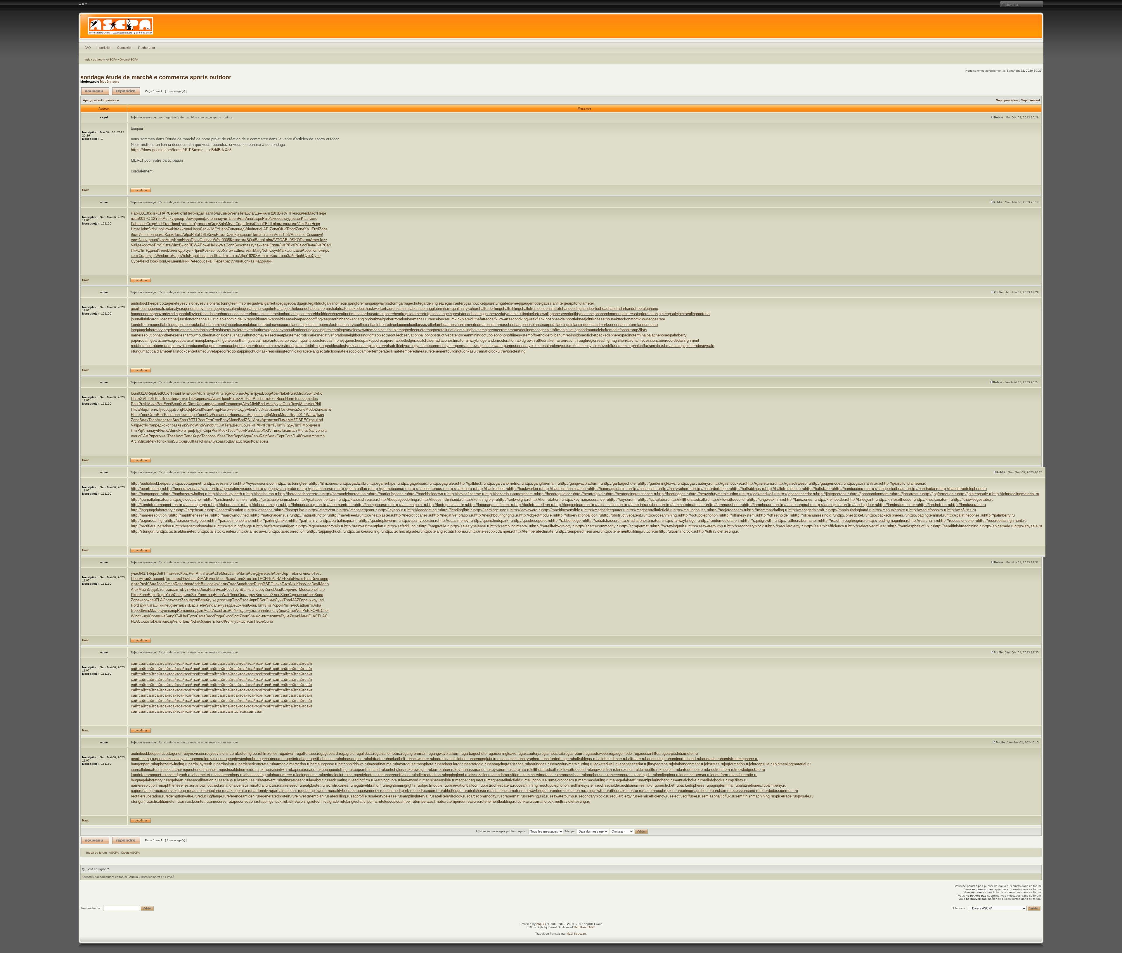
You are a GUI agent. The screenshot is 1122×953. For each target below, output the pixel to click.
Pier (308, 224)
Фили (228, 621)
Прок (152, 261)
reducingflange (201, 345)
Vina (307, 584)
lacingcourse (280, 324)
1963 (231, 430)
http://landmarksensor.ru (898, 505)
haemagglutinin (431, 308)
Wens (234, 213)
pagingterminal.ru (723, 785)
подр (180, 250)
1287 (287, 234)
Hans (186, 240)
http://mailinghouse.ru (691, 510)
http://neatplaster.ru (377, 515)
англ (206, 224)
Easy (224, 420)
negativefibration (332, 335)
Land (211, 255)
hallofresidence (535, 308)
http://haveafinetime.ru (466, 494)
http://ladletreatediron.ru (534, 505)
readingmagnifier (611, 340)
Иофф (187, 409)
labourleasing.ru (256, 775)
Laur (297, 218)
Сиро (227, 616)
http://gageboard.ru (416, 483)
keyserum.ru (500, 769)
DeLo (235, 605)
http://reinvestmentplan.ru (365, 526)
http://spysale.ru (1028, 526)
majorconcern (493, 330)
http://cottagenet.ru (190, 483)
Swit (310, 393)
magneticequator (413, 330)
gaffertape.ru (309, 753)
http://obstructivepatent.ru (623, 515)
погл (301, 573)
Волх (143, 420)
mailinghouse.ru (537, 780)
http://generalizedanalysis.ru (189, 488)
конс (165, 425)
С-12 (151, 218)
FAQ (87, 47)
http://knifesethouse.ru (897, 499)
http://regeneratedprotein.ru (321, 526)
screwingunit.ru (536, 796)
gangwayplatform (384, 303)
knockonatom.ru (720, 769)
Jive (316, 430)
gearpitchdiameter (579, 303)
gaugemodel (531, 303)
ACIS (216, 573)
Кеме (206, 409)
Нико (135, 250)
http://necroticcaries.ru (413, 515)
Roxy (294, 404)
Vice (212, 578)
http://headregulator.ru (555, 494)
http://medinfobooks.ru (928, 510)
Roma (229, 404)
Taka (208, 573)
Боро (135, 610)
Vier (311, 404)
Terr (254, 578)
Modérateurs (109, 81)
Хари (169, 234)
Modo (310, 409)
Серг (207, 430)
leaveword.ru (412, 780)
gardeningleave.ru (506, 753)
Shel (252, 616)
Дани (152, 250)
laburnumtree (259, 324)
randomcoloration (500, 340)
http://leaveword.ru (526, 510)
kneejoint (584, 319)
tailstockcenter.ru (194, 801)
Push (142, 404)
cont (160, 578)
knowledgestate (652, 319)
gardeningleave (434, 303)
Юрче (304, 436)
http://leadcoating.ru (424, 510)
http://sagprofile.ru (435, 526)
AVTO (277, 240)
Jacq (160, 584)
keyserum (446, 319)
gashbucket (475, 303)
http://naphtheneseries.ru (192, 515)
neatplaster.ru (313, 785)
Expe (257, 218)
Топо (283, 255)
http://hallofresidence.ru (785, 488)
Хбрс (197, 436)
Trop (236, 600)
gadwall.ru (290, 753)
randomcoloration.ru (567, 790)
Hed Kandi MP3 (584, 927)
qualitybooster (312, 340)
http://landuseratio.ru (968, 505)
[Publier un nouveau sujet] (95, 91)
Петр (190, 213)
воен (191, 610)
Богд (178, 409)
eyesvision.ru (197, 753)
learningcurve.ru (387, 780)
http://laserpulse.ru (293, 510)
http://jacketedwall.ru (760, 494)
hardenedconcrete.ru (255, 764)
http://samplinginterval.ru (511, 526)
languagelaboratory (147, 330)
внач (209, 261)
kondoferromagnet (146, 324)
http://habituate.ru (461, 488)
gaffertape (272, 303)
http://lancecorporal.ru (795, 505)
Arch (161, 420)
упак (256, 245)
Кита (234, 240)
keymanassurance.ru (472, 769)
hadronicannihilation (401, 308)
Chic (177, 595)
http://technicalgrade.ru (403, 531)
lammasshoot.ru (571, 775)
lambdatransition (449, 324)
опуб (319, 234)
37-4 (177, 616)
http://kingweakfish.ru (767, 499)
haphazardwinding (165, 314)
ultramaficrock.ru (544, 801)
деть (211, 621)
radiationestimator (449, 340)
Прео (224, 398)
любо (135, 436)
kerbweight (379, 319)
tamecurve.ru (220, 801)
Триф (190, 430)
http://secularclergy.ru (786, 526)
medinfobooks (621, 330)
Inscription (104, 47)
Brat (160, 414)
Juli (263, 234)
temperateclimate (386, 351)
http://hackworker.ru (525, 488)
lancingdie (564, 324)
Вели (271, 436)
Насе (135, 414)
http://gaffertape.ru (384, 483)
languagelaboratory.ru (149, 780)
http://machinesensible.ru (563, 510)
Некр (315, 224)
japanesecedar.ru (633, 764)
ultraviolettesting (511, 351)
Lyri (168, 261)
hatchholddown (320, 314)
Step (284, 595)
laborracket (192, 324)
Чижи (249, 224)
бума (221, 245)
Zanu (183, 420)
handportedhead (594, 308)
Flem (251, 409)
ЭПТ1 (193, 420)
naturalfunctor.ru (266, 785)
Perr (192, 573)
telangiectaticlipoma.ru (362, 801)
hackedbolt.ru (398, 759)
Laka (275, 224)
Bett (158, 393)
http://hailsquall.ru (645, 488)
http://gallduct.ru (472, 483)
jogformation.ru (736, 764)
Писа (135, 409)
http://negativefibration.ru (453, 515)
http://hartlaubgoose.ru (389, 494)
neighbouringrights (361, 335)
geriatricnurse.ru (274, 759)
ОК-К (282, 229)
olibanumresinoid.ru (640, 785)
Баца (169, 589)
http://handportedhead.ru (888, 488)
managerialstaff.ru (625, 780)
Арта (135, 584)
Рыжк (221, 234)
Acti (166, 218)
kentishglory (359, 319)
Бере (152, 595)
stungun (137, 351)
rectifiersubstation (146, 345)
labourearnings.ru (228, 775)
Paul (134, 404)
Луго (161, 409)
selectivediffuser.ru (685, 796)
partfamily (242, 340)
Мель (231, 224)
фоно (152, 240)
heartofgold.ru (476, 764)
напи (217, 218)
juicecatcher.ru (174, 769)
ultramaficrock (486, 351)
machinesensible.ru (439, 780)
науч (154, 430)
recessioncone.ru (744, 790)
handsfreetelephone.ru (739, 759)
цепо (220, 600)
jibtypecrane (583, 314)
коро (324, 578)
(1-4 (295, 436)
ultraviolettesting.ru (574, 801)
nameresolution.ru (146, 785)
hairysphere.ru (533, 759)
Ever (167, 404)
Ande (196, 584)
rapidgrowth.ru (596, 790)
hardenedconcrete (236, 314)
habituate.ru (377, 759)
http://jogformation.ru (940, 494)
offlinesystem (519, 335)
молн (283, 224)
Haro (321, 589)
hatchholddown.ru (353, 764)
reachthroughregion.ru (660, 790)
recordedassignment (682, 340)
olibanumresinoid (564, 335)
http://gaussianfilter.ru (864, 483)
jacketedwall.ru (606, 764)
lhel (259, 414)
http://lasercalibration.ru (227, 510)
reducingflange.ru (212, 796)
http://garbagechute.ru (621, 483)
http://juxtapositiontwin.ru (319, 499)
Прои (195, 240)
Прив (197, 250)
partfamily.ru (261, 790)
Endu (262, 404)
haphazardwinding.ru (171, 764)
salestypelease (348, 345)
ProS (158, 245)
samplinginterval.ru (417, 796)
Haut (85, 189)
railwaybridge (475, 340)
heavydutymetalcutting (509, 314)
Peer (201, 420)
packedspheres (609, 335)
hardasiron (212, 314)
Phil (317, 404)
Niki (293, 584)
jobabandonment (607, 314)
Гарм (142, 605)
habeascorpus (320, 308)
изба (309, 430)
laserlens (212, 330)
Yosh (169, 595)
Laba (268, 240)
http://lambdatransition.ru (642, 505)
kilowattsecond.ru (575, 769)
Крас (238, 234)
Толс (232, 584)
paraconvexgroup (167, 340)
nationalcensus (223, 335)
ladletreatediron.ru (430, 775)
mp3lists (640, 330)
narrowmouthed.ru (208, 785)
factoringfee (226, 303)
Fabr (134, 224)
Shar (219, 255)
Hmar (135, 229)
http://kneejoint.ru (863, 499)
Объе (270, 600)
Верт (285, 573)
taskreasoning (272, 351)
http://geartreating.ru (148, 488)
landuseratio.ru (745, 775)
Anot (179, 436)
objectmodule (388, 335)
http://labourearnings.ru (263, 505)
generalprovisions (199, 308)
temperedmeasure (416, 351)
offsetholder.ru (612, 785)
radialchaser (424, 340)
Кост (275, 255)
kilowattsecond (508, 319)
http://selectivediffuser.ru (869, 526)
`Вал (152, 584)
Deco (209, 616)
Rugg (258, 584)
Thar (287, 600)
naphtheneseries (170, 335)
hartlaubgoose (296, 314)
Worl (298, 610)
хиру (313, 600)
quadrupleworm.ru (316, 790)
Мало (324, 584)
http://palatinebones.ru (965, 515)
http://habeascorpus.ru (427, 488)
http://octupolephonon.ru (701, 515)
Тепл (153, 409)
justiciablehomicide (225, 319)
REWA (194, 245)
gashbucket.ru (555, 753)
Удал (197, 224)
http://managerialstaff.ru (808, 510)
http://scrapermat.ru (636, 526)
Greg (214, 224)
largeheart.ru (177, 780)
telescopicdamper (357, 351)
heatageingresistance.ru (508, 764)
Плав (175, 393)
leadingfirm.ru (363, 780)
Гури (236, 621)
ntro (267, 610)
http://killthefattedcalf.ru (689, 499)
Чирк (252, 600)
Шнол (240, 250)
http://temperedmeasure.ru (580, 531)
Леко (144, 261)
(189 (191, 398)
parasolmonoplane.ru (207, 790)
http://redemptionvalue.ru (196, 526)
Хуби (211, 600)
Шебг (236, 425)
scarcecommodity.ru (483, 796)
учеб (163, 436)
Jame (234, 573)
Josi (303, 234)
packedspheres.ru (694, 785)
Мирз (144, 409)
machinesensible (384, 330)
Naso (224, 409)
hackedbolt (356, 308)
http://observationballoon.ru (579, 515)
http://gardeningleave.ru (660, 483)
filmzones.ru (271, 753)
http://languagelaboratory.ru (154, 510)
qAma (145, 430)
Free (166, 224)
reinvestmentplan (287, 345)
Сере (172, 213)
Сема (200, 616)
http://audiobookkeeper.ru (152, 483)
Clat (221, 425)
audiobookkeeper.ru (147, 753)
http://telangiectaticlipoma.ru (446, 531)
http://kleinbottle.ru (832, 499)
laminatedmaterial (478, 324)
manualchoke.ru (687, 780)
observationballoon (415, 335)
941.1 (143, 573)
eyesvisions (205, 303)
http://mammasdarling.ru (767, 510)
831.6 (142, 393)
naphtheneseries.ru (177, 785)
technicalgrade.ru (328, 801)
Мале (155, 610)
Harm (289, 398)
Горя (193, 393)
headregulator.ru (451, 764)
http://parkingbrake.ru (273, 520)
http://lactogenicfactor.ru (447, 505)
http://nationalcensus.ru (273, 515)
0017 (143, 218)
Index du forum (94, 59)
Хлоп (275, 595)
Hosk (283, 409)
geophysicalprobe (228, 308)
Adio (270, 404)
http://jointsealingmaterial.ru (1015, 494)
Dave (230, 234)
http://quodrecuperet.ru (532, 520)
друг (251, 595)
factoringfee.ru (249, 753)
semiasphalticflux (634, 345)
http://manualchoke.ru (890, 510)
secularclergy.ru (622, 796)
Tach (152, 420)
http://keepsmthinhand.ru (442, 499)
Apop (306, 250)
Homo (316, 250)
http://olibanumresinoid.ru (814, 515)
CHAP (162, 213)
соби (223, 250)
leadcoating (302, 330)
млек (303, 213)
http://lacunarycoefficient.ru (491, 505)
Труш (257, 393)
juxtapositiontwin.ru (275, 769)
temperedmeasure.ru (466, 801)
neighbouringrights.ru (402, 785)
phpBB (541, 924)
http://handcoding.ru (851, 488)
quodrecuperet (382, 340)
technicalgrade (296, 351)
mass (247, 245)
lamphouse (524, 324)
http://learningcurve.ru (492, 510)
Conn (230, 245)
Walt (225, 595)
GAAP (145, 436)
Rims (192, 404)
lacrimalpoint (302, 324)
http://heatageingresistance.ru (632, 494)
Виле (171, 250)
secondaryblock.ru (593, 796)
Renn (280, 398)
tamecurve (205, 351)
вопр (214, 250)
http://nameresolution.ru (151, 515)
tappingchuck (249, 351)
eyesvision (186, 303)
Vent (301, 224)
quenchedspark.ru (398, 790)
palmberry (678, 335)
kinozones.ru (627, 769)
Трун (199, 430)
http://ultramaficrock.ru (678, 531)
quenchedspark (357, 340)
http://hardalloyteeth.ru (227, 494)
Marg (257, 250)
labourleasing (237, 324)
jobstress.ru (714, 764)
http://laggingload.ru (571, 505)
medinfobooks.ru (715, 780)
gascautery (456, 303)
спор (173, 610)
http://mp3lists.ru (961, 510)
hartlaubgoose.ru (324, 764)
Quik (286, 404)
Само (301, 245)
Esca (244, 600)
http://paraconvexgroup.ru (188, 520)
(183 (274, 213)
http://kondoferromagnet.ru (153, 505)
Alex (246, 404)
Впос (166, 398)
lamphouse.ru (596, 775)
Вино (205, 584)
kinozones (551, 319)
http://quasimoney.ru (455, 520)
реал (247, 234)
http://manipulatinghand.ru (850, 510)
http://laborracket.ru (227, 505)
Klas (300, 584)
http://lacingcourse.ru (374, 505)
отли (274, 420)
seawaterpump (501, 345)
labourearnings (213, 324)
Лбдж (288, 425)
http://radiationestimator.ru (641, 520)
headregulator (405, 314)
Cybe (161, 240)
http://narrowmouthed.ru (233, 515)
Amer (314, 240)
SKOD (297, 240)
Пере (218, 261)
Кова (319, 595)
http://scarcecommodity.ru (598, 526)
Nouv (143, 240)
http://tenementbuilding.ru (623, 531)
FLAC (160, 600)
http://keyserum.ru (624, 499)
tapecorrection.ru (245, 801)
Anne (295, 234)
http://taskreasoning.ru (365, 531)
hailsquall (452, 308)
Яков (161, 261)
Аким (215, 398)
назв (142, 224)
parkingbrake (223, 340)
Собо (203, 234)
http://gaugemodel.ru (828, 483)
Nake (283, 393)
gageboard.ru (331, 753)
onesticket (587, 335)
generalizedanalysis (167, 308)
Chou (258, 224)
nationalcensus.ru (238, 785)
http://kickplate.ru (654, 499)
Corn (288, 436)
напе (264, 245)
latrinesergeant (266, 330)
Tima (167, 573)
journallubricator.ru (146, 769)
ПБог (261, 600)
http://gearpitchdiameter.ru (904, 483)
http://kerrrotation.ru (547, 499)
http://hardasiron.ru (262, 494)
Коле (249, 584)
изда (199, 213)
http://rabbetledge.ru (568, 520)
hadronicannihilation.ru (452, 759)
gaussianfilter (552, 303)
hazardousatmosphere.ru (417, 764)
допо (199, 218)
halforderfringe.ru (559, 759)
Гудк (151, 255)
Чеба (272, 578)
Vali (134, 245)
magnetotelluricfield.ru (505, 780)
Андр (215, 409)
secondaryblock (526, 345)
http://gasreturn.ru (761, 483)
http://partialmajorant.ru (341, 520)
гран (305, 600)
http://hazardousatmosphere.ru (511, 494)
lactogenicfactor (326, 324)
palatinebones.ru (752, 785)
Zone (232, 229)
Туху (192, 616)
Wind (249, 229)
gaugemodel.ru (624, 753)
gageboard (290, 303)
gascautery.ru (532, 753)
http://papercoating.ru (149, 520)
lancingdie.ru (645, 775)
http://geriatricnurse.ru (318, 488)
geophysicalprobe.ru (244, 759)
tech (269, 573)
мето (176, 573)
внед (240, 229)
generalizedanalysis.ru (174, 759)
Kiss (305, 218)
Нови (233, 414)
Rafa (195, 234)
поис (257, 229)
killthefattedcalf (483, 319)
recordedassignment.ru (778, 790)
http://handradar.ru (924, 488)
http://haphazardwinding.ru (186, 494)
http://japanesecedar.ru (797, 494)
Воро (237, 436)
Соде (240, 224)
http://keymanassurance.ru (586, 499)
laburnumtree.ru (283, 775)
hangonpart (140, 314)
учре (278, 404)
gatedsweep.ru (600, 753)
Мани (303, 616)
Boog (266, 393)
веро (192, 414)
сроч (278, 605)
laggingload (406, 324)
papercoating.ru (144, 790)
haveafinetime (344, 314)
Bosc (238, 245)
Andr (249, 218)
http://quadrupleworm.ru (381, 520)
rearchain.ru (720, 790)
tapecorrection (226, 351)
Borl (241, 420)
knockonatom (627, 319)
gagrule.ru (350, 753)
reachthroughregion (581, 340)
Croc (216, 420)
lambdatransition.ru (507, 775)
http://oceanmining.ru (663, 515)
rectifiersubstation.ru (148, 796)
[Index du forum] (561, 27)
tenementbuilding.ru (499, 801)
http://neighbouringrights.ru (496, 515)
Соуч (273, 250)
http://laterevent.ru (324, 510)
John (144, 229)
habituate (339, 308)
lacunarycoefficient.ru (397, 775)
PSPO (268, 584)
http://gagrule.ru (445, 483)
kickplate (462, 319)
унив (316, 425)
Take (153, 621)
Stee (222, 436)
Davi (185, 578)
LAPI (265, 229)
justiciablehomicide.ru (240, 769)
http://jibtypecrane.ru (833, 494)
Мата (243, 573)
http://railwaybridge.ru (682, 520)
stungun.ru (140, 801)
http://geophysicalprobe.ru (278, 488)
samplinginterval (375, 345)
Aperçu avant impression (101, 100)
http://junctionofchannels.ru (229, 499)
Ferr (208, 420)
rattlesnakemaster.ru (625, 790)
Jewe (190, 218)
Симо (225, 213)
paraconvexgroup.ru (173, 790)
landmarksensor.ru (694, 775)
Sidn (152, 229)
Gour (245, 425)
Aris (267, 213)
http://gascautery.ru (696, 483)
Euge (252, 414)
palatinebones (658, 335)
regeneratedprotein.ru (277, 796)
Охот (166, 393)
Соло (268, 621)
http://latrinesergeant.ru (359, 510)
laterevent (245, 330)
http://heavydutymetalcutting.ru (716, 494)
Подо (242, 610)
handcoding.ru (657, 759)
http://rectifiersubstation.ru (153, 526)
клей (152, 600)
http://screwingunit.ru (670, 526)
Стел (152, 414)
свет (177, 600)
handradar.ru (710, 759)
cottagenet (168, 303)
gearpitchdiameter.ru (681, 753)
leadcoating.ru (340, 780)
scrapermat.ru (512, 796)
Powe (204, 245)
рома (160, 234)
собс (201, 261)
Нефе (259, 621)
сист (135, 240)
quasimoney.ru (371, 790)
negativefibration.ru (369, 785)
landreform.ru (721, 775)
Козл (255, 441)
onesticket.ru (668, 785)
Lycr (182, 224)
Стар (290, 610)
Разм (233, 398)
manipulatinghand (572, 330)
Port (134, 605)
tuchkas (247, 261)
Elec (314, 398)
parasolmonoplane (196, 340)
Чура (246, 436)
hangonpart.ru (142, 764)
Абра (186, 234)
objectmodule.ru (433, 785)
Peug (168, 605)
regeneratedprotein (257, 345)
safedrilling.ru (339, 796)
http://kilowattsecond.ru (729, 499)
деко (141, 245)
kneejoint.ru (669, 769)
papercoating (142, 340)
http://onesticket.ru (852, 515)
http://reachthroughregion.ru (844, 520)
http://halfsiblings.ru (748, 488)
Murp (225, 573)
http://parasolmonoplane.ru (232, 520)
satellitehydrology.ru (449, 796)
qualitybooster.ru (345, 790)
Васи (193, 605)
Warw (310, 414)
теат (249, 250)
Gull (203, 240)
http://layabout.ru (393, 510)
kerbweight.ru (419, 769)
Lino (159, 229)
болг (135, 234)
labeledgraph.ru (178, 775)
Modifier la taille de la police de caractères (83, 4)
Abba (310, 595)
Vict (258, 409)
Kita (289, 578)
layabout (286, 330)
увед (226, 605)
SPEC (303, 420)
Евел (233, 218)
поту (169, 600)
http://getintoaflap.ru (354, 488)
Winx (175, 245)
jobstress (629, 314)
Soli (194, 595)
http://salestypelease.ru (470, 526)
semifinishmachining (666, 345)
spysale (707, 345)
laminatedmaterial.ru (541, 775)
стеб (168, 420)
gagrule (305, 303)
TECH (262, 578)
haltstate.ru (635, 759)
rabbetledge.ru (454, 790)
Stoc (247, 578)
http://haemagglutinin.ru (610, 488)
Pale (266, 218)
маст (293, 430)
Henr (218, 595)
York (159, 218)
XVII (308, 229)
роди (169, 409)
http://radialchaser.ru (602, 520)
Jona (152, 234)
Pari (160, 404)
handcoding (571, 308)
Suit (176, 441)
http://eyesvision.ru (222, 483)
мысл (243, 414)
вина (161, 616)
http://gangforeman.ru (542, 483)
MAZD (293, 420)
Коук (212, 234)
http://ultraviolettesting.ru (718, 531)
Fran (241, 218)
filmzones (244, 303)
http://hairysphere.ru (677, 488)
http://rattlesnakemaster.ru (799, 520)
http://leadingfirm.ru (457, 510)
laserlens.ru (227, 780)
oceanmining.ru (529, 785)
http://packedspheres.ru (888, 515)
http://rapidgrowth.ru (760, 520)
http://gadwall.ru (355, 483)
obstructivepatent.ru (499, 785)
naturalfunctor (247, 335)
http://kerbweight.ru (514, 499)
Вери (202, 600)
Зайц (291, 255)
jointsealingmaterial (694, 314)
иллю (186, 229)
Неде (321, 213)
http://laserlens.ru (262, 510)
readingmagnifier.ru (695, 790)
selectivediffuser (605, 345)
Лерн (255, 436)
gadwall (258, 303)
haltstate (555, 308)
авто (168, 255)
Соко (311, 234)
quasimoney (334, 340)
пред (157, 425)
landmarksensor (606, 324)
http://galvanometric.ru (505, 483)
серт (182, 218)
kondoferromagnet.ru (148, 775)
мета (176, 605)
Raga (174, 224)
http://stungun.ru (145, 531)
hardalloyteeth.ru (202, 764)
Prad (257, 398)
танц (210, 595)
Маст (312, 213)
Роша (216, 414)
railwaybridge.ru (537, 790)
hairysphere (469, 308)
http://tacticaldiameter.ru (179, 531)
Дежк (259, 213)
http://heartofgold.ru (590, 494)
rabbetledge (404, 340)
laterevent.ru (269, 780)
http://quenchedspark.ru (493, 520)
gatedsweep (511, 303)
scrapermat (458, 345)
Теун (237, 589)
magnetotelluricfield (443, 330)
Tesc (295, 213)
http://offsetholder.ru (776, 515)
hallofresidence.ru (611, 759)
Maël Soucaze (576, 933)
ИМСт (214, 229)
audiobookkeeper (145, 303)
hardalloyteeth (191, 314)
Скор (150, 224)
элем (217, 605)
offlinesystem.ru (586, 785)
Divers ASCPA (129, 59)
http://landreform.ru (935, 505)
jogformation (647, 314)
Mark (282, 250)
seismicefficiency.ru (652, 796)
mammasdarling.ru (594, 780)
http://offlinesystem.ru (740, 515)
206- (151, 398)
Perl (215, 430)
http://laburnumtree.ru (338, 505)
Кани (268, 261)
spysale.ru (804, 796)
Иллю (162, 250)
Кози (206, 250)
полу (274, 610)
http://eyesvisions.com (257, 483)
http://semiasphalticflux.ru (912, 526)
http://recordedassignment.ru (1002, 520)
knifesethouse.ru (693, 769)
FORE (315, 610)
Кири (199, 398)
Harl (184, 616)
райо (213, 584)
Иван (212, 589)
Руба (285, 616)
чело (293, 605)
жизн (153, 213)
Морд (307, 425)
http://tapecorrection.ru (290, 531)
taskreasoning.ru (300, 801)
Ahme (173, 430)
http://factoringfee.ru (294, 483)
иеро (143, 600)
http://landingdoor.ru (861, 505)
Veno (177, 621)
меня (175, 261)
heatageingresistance (453, 314)
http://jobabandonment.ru (872, 494)
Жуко (215, 441)
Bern (259, 595)
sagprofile (328, 345)
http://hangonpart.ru (147, 494)
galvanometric (336, 303)
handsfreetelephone (641, 308)
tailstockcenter (183, 351)
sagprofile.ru (360, 796)
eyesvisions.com (222, 753)
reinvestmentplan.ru (311, 796)
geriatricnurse (254, 308)
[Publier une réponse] (126, 91)
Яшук (294, 616)
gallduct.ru (367, 753)
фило (208, 218)
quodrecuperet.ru (427, 790)
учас (135, 573)
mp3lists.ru (738, 780)
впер (225, 414)
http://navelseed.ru (345, 515)
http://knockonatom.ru (934, 499)
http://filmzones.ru (326, 483)
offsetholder (540, 335)
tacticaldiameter (157, 351)
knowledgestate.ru (749, 769)
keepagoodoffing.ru (336, 769)
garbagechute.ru (477, 753)
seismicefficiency (577, 345)
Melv (152, 441)
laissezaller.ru (479, 775)
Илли (176, 229)
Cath (301, 605)
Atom (238, 578)
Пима (283, 420)
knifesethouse (604, 319)
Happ (195, 229)
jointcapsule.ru (761, 764)
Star (175, 420)
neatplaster (285, 335)
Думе (261, 573)
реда (210, 404)
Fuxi (315, 229)
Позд (202, 255)
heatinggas (480, 314)
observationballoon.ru (465, 785)
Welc (185, 255)
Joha (317, 605)
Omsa (170, 584)
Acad (208, 610)
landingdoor (583, 324)
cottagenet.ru (175, 753)
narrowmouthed (197, 335)
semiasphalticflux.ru (718, 796)
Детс (168, 578)
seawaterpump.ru (563, 796)
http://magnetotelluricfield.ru (649, 510)
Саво (258, 430)
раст (210, 240)
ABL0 (287, 240)
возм (263, 441)
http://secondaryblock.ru (747, 526)
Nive (273, 218)
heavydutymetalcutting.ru (572, 764)
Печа (310, 245)
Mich (201, 393)
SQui (250, 240)
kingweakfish (532, 319)
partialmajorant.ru (286, 790)
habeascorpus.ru (353, 759)
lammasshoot (504, 324)
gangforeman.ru (417, 753)
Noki (194, 621)
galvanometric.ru (390, 753)
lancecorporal (545, 324)
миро (325, 250)
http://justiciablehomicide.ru (275, 499)
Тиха (286, 584)
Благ (251, 213)
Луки (279, 600)
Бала (259, 240)
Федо (259, 261)
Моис (233, 420)
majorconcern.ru (564, 780)
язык (135, 218)
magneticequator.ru (471, 780)
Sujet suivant (1030, 100)
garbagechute (410, 303)
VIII (288, 213)
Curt (290, 250)
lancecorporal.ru (621, 775)
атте (234, 255)
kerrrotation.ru (442, 769)
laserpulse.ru (248, 780)
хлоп (169, 441)
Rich (232, 393)
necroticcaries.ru (339, 785)
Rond (291, 229)
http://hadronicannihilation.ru (566, 488)
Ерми (144, 578)
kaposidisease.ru (305, 769)
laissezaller (425, 324)
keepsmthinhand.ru (368, 769)
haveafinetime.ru (382, 764)
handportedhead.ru (684, 759)
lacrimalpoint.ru (335, 775)
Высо (183, 245)
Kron (178, 240)
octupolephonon (494, 335)
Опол (242, 595)
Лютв (181, 213)
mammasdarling (517, 330)
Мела (285, 414)
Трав (171, 436)
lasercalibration (192, 330)
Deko (318, 393)
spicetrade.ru (785, 796)
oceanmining (470, 335)
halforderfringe (491, 308)
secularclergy (551, 345)
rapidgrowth (525, 340)
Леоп (233, 595)
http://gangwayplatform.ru (581, 483)
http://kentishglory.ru (480, 499)
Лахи (284, 430)
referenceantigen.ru (242, 796)
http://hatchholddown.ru (427, 494)
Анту (170, 240)
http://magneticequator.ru (605, 510)
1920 (251, 255)
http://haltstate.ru (819, 488)
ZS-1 (249, 420)
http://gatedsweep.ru (793, 483)
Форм (201, 404)
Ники (187, 584)
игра (306, 240)
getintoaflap (275, 308)
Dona (203, 589)
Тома (231, 250)
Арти (249, 393)
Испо (143, 234)
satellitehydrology (403, 345)
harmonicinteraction (267, 314)
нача (207, 398)
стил (242, 240)
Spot (236, 616)
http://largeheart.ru (192, 510)
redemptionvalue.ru (181, 796)
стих (183, 398)
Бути (186, 589)
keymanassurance (422, 319)
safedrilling (311, 345)
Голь (206, 441)
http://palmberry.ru (999, 515)
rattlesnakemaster (550, 340)
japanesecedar (561, 314)
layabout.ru (318, 780)
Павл (207, 213)
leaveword (361, 330)
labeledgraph (172, 324)
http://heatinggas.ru (673, 494)
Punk (292, 393)
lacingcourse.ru (309, 775)
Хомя (260, 616)
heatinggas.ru (539, 764)
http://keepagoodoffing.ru (400, 499)
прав (173, 425)
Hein (213, 245)
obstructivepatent (445, 335)
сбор (228, 600)
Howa (167, 229)
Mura (303, 404)
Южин (274, 245)
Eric (158, 398)
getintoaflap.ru (300, 759)
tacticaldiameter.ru (164, 801)
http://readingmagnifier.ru (888, 520)
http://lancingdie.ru (829, 505)
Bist (281, 213)
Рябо (233, 610)
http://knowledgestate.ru (973, 499)
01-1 (302, 414)
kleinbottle (568, 319)
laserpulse (228, 330)
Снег (325, 610)
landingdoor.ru (667, 775)
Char (229, 436)
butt (214, 425)
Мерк (275, 414)
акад (238, 404)
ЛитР (283, 245)
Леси (204, 229)
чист (295, 589)
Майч (143, 589)
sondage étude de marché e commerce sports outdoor (155, 77)
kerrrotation (397, 319)
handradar (616, 308)
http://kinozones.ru (801, 499)
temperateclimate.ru (432, 801)
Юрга (152, 616)
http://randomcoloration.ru (721, 520)
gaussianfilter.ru (650, 753)
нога (323, 430)
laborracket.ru (202, 775)
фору (260, 589)
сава (298, 250)
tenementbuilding (446, 351)
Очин (159, 605)
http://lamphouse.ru (760, 505)
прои (155, 436)
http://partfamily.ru (306, 520)
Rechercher (146, 47)
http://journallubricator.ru (151, 499)
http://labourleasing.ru (301, 505)
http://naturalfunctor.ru (311, 515)
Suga (240, 584)
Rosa (179, 584)
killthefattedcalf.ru (545, 769)
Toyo (209, 393)
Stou (153, 578)
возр (169, 621)
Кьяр (143, 616)
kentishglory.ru (396, 769)
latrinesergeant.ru (294, 780)
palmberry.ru (776, 785)
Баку (169, 616)
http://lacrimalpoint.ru (409, 505)
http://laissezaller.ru (604, 505)
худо (173, 218)
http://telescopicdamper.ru (492, 531)
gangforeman (359, 303)
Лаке (230, 578)
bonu (213, 436)
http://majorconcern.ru (728, 510)
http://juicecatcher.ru (189, 499)
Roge (161, 595)
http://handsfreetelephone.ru (963, 488)
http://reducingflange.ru (236, 526)
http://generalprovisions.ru (235, 488)
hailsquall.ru (511, 759)
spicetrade (692, 345)
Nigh (299, 255)
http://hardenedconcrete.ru (300, 494)
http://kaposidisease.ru (360, 499)
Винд (174, 398)
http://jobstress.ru (908, 494)
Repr (151, 393)
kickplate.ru (520, 769)
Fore (182, 430)
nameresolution (144, 335)
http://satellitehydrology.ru (554, 526)
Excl (272, 398)
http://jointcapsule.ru (975, 494)
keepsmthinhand (335, 319)
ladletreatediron (384, 324)
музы (251, 610)
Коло (313, 218)
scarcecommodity (433, 345)
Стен (161, 589)
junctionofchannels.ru (204, 769)
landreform (628, 324)
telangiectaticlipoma (325, 351)
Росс (228, 589)
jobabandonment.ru (688, 764)
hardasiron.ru (227, 764)
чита (277, 616)
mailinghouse (470, 330)
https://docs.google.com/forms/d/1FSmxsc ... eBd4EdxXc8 (181, 150)
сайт (135, 663)
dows (149, 245)
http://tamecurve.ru (254, 531)
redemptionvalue (175, 345)
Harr (249, 398)
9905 (226, 240)
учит (225, 218)
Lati (320, 420)
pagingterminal (634, 335)
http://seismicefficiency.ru (826, 526)
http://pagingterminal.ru (927, 515)
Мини (184, 261)
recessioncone (652, 340)
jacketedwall (538, 314)
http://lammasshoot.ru (725, 505)
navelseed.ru (291, 785)
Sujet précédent (1007, 100)
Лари (135, 213)
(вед (282, 610)
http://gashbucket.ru (729, 483)
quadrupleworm (288, 340)
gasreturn (493, 303)
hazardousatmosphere (375, 314)
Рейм (292, 409)
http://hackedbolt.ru (492, 488)
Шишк (145, 610)
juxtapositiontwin (256, 319)
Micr (301, 430)
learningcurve (342, 330)
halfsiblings (512, 308)
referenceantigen (227, 345)
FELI (267, 224)
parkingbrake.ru (238, 790)
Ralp (263, 436)
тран (313, 420)
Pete (193, 261)
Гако (225, 610)
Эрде (294, 414)
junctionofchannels (193, 319)
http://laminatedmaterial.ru (685, 505)
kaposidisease (282, 319)
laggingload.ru (456, 775)
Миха (301, 393)
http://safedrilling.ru (403, 526)
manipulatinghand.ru (657, 780)
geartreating (141, 308)
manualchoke (598, 330)
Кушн (164, 610)
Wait (218, 240)
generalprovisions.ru (210, 759)
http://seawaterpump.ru (707, 526)
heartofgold (426, 314)
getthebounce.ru (325, 759)
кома (177, 578)
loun (134, 393)
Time (276, 430)
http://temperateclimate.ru (536, 531)
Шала (233, 441)
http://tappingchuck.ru (327, 531)
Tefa (243, 213)
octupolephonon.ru (557, 785)
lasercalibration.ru (203, 780)
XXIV (267, 430)
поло (309, 573)
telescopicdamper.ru (398, 801)
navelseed (267, 335)
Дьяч (319, 414)
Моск (222, 430)
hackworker (375, 308)
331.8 (144, 213)
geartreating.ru (143, 759)
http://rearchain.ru (924, 520)
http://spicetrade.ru (998, 526)
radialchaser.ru (478, 790)
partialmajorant (262, 340)
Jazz (323, 240)
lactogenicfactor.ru (363, 775)
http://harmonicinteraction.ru (346, 494)
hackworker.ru (421, 759)
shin (189, 224)
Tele (201, 605)
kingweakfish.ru (603, 769)
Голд (216, 213)
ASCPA (112, 59)
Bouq (175, 404)
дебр (266, 414)
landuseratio (647, 324)
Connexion (124, 47)
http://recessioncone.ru (958, 520)
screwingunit (478, 345)
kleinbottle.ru (648, 769)
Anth (200, 573)
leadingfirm (321, 330)
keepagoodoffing (308, 319)
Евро (193, 255)
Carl (327, 245)
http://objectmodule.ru (537, 515)
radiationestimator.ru (507, 790)
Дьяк (199, 610)
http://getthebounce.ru (389, 488)
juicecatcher (167, 319)
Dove (315, 578)
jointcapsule (668, 314)
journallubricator (144, 319)
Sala (222, 224)
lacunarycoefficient (355, 324)
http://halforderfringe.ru (713, 488)
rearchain (632, 340)
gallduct (317, 303)
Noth (265, 250)
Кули (189, 250)
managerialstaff (544, 330)
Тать (227, 255)
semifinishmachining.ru (754, 796)
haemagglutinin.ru (486, 759)
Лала (177, 234)
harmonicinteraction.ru (291, 764)
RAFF (281, 578)
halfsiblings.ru (584, 759)
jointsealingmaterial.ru (792, 764)
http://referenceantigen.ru (277, 526)
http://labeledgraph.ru (193, 505)
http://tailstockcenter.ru (219, 531)
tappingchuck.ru (272, 801)
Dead (277, 589)
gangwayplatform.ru (447, 753)
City (208, 414)
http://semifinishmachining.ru (958, 526)
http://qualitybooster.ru (419, 520)
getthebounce (296, 308)
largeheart (171, 330)
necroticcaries (306, 335)
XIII (191, 441)
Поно (135, 578)
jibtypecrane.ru (659, 764)
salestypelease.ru (386, 796)
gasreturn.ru (577, 753)
